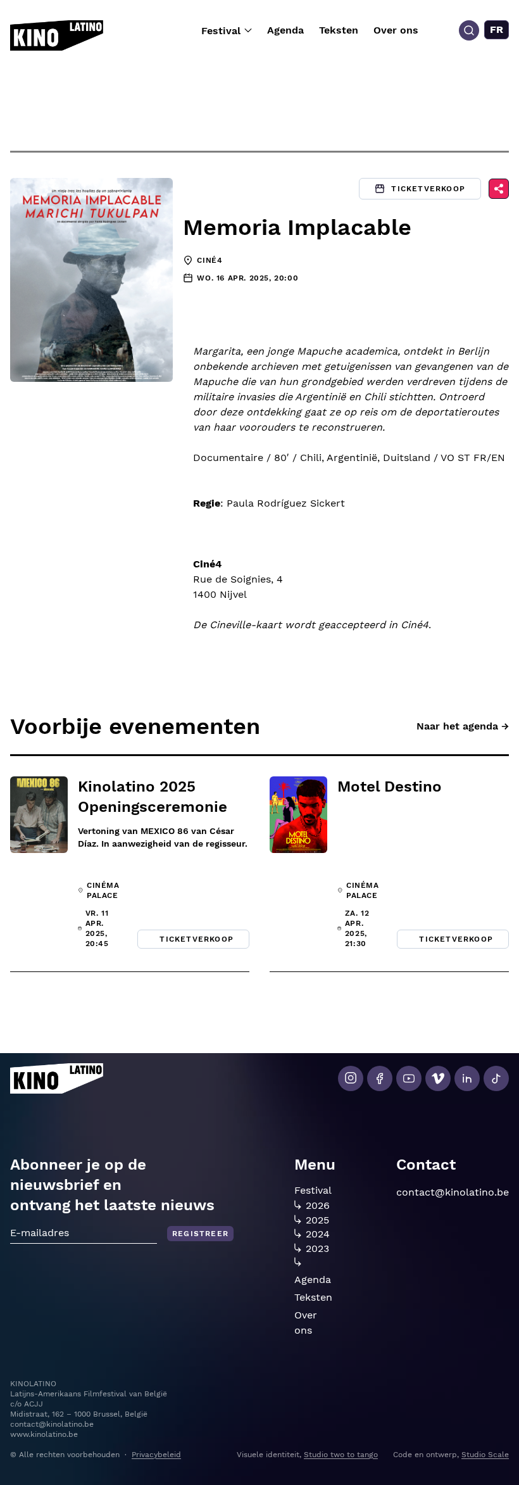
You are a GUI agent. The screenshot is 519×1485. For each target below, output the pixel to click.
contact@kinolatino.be (452, 1192)
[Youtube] (409, 1078)
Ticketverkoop (428, 188)
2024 (318, 1234)
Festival (221, 31)
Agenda (285, 30)
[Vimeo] (438, 1078)
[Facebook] (379, 1078)
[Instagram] (350, 1078)
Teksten (338, 30)
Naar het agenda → (462, 726)
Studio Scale (485, 1454)
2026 (318, 1205)
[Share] (499, 189)
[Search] (469, 30)
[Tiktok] (496, 1078)
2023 (317, 1248)
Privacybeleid (156, 1454)
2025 (317, 1220)
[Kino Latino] (56, 35)
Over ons (395, 30)
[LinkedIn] (467, 1078)
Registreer (200, 1233)
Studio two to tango (341, 1454)
